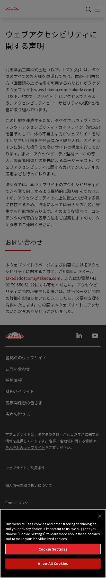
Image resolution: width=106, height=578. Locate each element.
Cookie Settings (53, 549)
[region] (53, 543)
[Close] (99, 516)
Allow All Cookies (53, 563)
